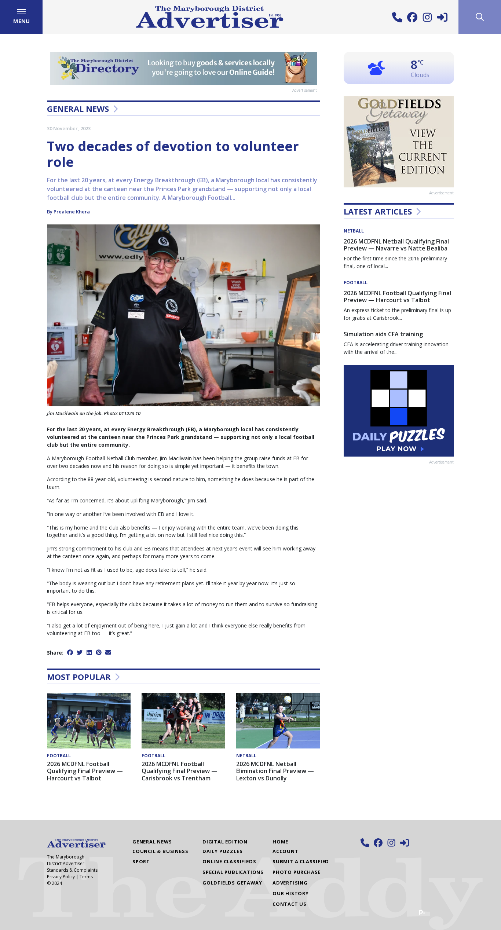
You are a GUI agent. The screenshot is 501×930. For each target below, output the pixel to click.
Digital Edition (225, 842)
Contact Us (290, 904)
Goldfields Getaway (232, 882)
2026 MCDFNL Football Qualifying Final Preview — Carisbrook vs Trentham (179, 771)
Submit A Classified (301, 861)
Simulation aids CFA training (383, 334)
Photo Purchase (297, 872)
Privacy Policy (61, 877)
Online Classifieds (229, 861)
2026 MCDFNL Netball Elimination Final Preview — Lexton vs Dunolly (275, 771)
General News (78, 108)
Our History (291, 893)
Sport (141, 861)
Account (286, 851)
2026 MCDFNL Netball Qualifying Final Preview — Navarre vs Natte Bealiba (396, 244)
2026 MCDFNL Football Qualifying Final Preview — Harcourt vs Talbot (85, 771)
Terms (86, 877)
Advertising (290, 882)
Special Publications (233, 872)
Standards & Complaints (72, 870)
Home (280, 842)
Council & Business (160, 851)
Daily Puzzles (222, 851)
